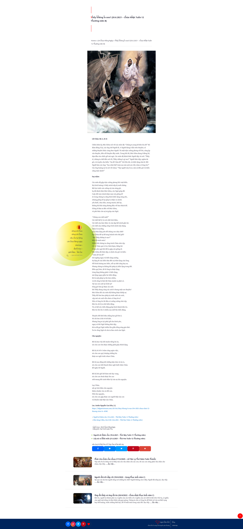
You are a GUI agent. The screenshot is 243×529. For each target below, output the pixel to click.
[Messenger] (110, 448)
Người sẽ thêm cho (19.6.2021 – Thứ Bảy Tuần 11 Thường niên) (115, 417)
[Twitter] (121, 448)
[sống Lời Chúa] (73, 227)
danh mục (78, 249)
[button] (240, 515)
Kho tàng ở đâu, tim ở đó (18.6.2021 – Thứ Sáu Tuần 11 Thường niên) (118, 420)
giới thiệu (71, 252)
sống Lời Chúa (77, 231)
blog (173, 522)
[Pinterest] (133, 448)
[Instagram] (73, 524)
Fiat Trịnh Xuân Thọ (106, 429)
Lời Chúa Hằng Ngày (108, 427)
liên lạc (79, 252)
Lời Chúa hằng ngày (74, 241)
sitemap (78, 245)
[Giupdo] (88, 524)
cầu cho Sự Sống (76, 238)
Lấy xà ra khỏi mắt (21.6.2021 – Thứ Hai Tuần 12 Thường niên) (119, 439)
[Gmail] (145, 448)
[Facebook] (98, 448)
